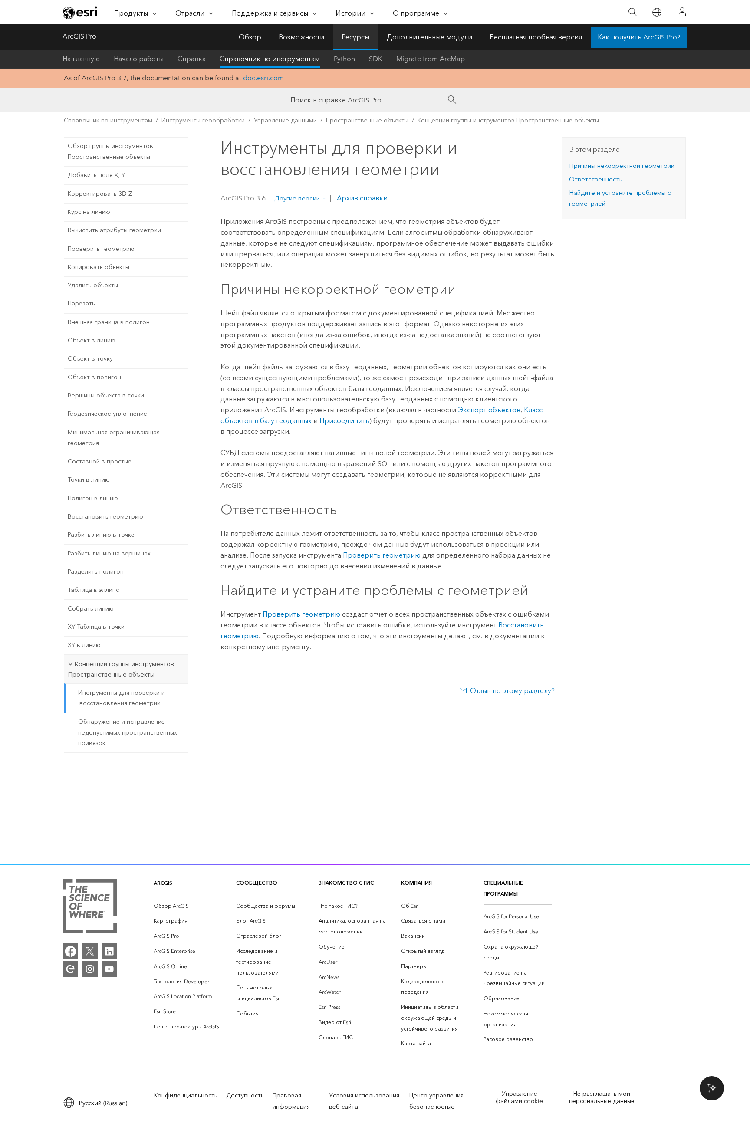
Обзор (250, 37)
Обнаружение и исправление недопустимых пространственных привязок (127, 732)
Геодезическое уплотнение (107, 413)
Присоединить (344, 421)
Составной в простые (100, 461)
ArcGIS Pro (79, 36)
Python (344, 59)
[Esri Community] (70, 969)
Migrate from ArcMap (430, 59)
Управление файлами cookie (519, 1097)
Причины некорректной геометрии (621, 166)
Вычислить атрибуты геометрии (114, 230)
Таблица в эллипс (93, 590)
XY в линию (84, 645)
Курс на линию (89, 212)
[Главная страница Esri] (80, 13)
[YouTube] (109, 969)
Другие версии (297, 198)
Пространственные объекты (367, 120)
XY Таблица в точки (96, 627)
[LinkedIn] (109, 951)
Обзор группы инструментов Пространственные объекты (110, 151)
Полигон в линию (93, 498)
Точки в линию (89, 479)
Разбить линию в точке (101, 535)
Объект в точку (90, 358)
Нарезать (81, 303)
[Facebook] (70, 951)
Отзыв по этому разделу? (512, 690)
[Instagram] (90, 969)
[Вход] (682, 12)
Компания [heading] (416, 883)
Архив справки (361, 198)
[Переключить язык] (656, 12)
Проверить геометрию (101, 249)
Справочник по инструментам (270, 59)
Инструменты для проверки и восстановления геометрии (121, 698)
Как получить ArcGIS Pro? (639, 37)
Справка (192, 59)
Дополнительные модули (429, 37)
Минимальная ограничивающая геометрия (114, 438)
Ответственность (595, 179)
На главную (81, 59)
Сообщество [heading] (256, 883)
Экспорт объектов (489, 410)
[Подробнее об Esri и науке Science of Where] (89, 908)
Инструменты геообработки (203, 120)
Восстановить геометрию (105, 516)
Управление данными (285, 120)
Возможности (301, 37)
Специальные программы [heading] (503, 888)
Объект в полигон (94, 377)
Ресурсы (355, 37)
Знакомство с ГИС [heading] (346, 883)
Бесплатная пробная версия (536, 37)
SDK (375, 59)
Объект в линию (91, 340)
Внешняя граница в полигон (109, 322)
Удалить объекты (93, 285)
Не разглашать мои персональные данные (602, 1097)
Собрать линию (91, 608)
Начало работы (139, 59)
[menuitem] (188, 906)
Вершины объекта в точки (106, 395)
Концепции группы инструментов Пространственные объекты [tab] (121, 669)
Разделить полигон (96, 571)
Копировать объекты (98, 267)
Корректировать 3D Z (100, 193)
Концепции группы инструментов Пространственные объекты (508, 120)
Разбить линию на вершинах (109, 553)
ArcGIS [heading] (163, 883)
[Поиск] (633, 12)
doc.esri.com (263, 78)
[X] (90, 951)
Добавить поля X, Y (96, 175)
